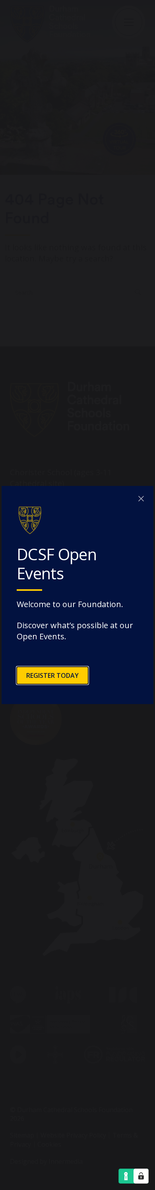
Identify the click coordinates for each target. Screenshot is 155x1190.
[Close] (140, 498)
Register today (52, 675)
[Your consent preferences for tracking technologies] (141, 1176)
